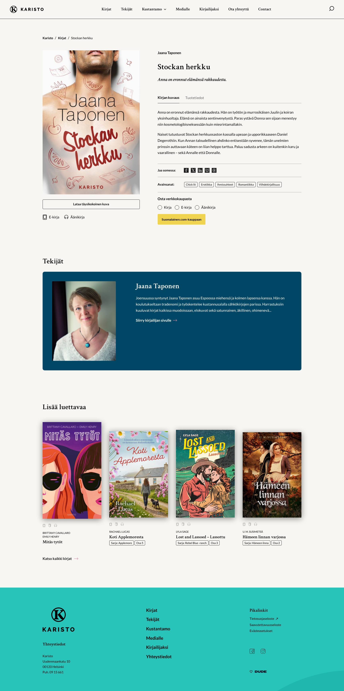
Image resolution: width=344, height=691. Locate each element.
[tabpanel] (230, 132)
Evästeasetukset (261, 631)
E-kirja (186, 207)
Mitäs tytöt (53, 542)
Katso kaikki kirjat (57, 558)
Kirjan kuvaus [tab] (168, 97)
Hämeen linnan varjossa (264, 537)
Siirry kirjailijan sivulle (154, 320)
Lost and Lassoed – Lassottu (200, 537)
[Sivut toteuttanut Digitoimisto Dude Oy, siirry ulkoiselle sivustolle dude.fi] (258, 672)
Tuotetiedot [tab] (194, 97)
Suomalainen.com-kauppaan (181, 219)
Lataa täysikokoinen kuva (91, 204)
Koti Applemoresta (126, 537)
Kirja (168, 207)
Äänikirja (208, 207)
